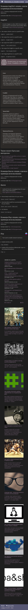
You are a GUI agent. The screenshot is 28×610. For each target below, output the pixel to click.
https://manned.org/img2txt (16, 27)
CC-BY (12, 15)
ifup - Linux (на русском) (14, 227)
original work (17, 15)
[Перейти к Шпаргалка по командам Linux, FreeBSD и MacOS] (14, 62)
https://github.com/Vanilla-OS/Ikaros (11, 192)
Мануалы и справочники (14, 1)
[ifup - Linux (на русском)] (26, 234)
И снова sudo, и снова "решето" (10, 168)
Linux (2, 11)
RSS (22, 302)
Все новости (7, 302)
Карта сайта (10, 605)
